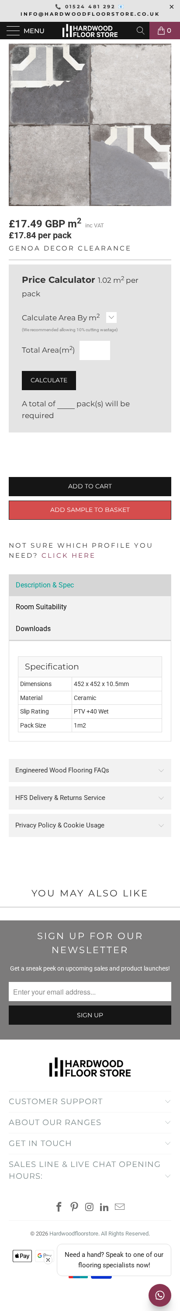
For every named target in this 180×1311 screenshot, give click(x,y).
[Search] (141, 30)
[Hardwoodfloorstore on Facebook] (59, 1208)
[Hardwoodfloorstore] (90, 30)
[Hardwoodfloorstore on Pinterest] (74, 1208)
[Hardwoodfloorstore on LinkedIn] (104, 1208)
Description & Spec (45, 585)
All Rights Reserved (125, 1233)
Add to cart (90, 486)
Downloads (33, 629)
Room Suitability (41, 607)
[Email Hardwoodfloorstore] (120, 1208)
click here (69, 555)
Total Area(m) (48, 349)
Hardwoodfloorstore (73, 1233)
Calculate (49, 380)
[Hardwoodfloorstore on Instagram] (89, 1208)
